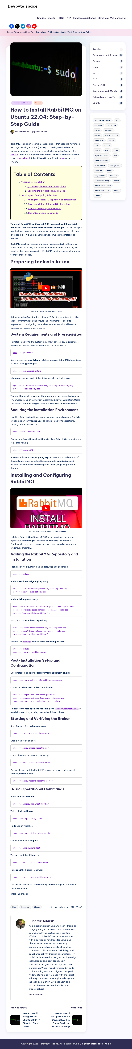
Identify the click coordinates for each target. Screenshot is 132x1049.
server (62, 158)
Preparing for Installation (32, 182)
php (115, 155)
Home (9, 32)
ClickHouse (111, 125)
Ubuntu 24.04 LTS (101, 191)
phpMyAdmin (99, 165)
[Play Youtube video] (46, 288)
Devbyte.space (23, 6)
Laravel (111, 140)
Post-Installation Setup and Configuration (49, 204)
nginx (116, 150)
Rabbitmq (25, 907)
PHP (95, 79)
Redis (109, 170)
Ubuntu (38, 103)
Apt (117, 120)
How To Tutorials (111, 135)
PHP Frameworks (101, 160)
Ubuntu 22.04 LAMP (102, 186)
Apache (97, 49)
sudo (15, 353)
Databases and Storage (105, 55)
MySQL (97, 150)
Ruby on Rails (99, 175)
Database (109, 130)
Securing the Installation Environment (46, 191)
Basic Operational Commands (43, 213)
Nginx (96, 73)
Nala (107, 150)
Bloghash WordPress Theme (95, 1043)
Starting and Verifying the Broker (44, 208)
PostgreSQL (99, 85)
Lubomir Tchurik (41, 921)
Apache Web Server (102, 120)
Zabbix (97, 196)
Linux (14, 907)
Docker (96, 61)
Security (113, 175)
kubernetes (99, 140)
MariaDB (107, 145)
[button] (36, 994)
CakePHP (98, 125)
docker (97, 135)
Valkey (116, 191)
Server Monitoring (101, 180)
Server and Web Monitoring (107, 91)
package (26, 641)
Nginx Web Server (101, 155)
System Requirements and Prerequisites (46, 186)
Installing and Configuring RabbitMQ (39, 195)
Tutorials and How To (23, 32)
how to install (23, 158)
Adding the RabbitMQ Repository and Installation (52, 199)
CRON (97, 130)
